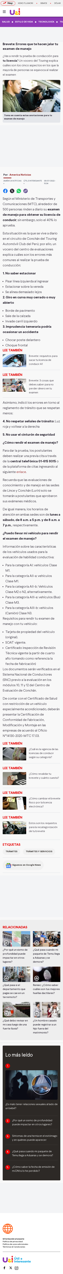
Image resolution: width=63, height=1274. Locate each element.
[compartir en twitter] (12, 191)
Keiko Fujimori (25, 3)
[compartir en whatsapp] (19, 191)
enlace (21, 472)
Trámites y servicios (39, 851)
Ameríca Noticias (20, 175)
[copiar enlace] (25, 191)
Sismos (43, 3)
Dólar (57, 3)
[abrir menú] (5, 11)
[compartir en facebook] (5, 191)
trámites (11, 851)
